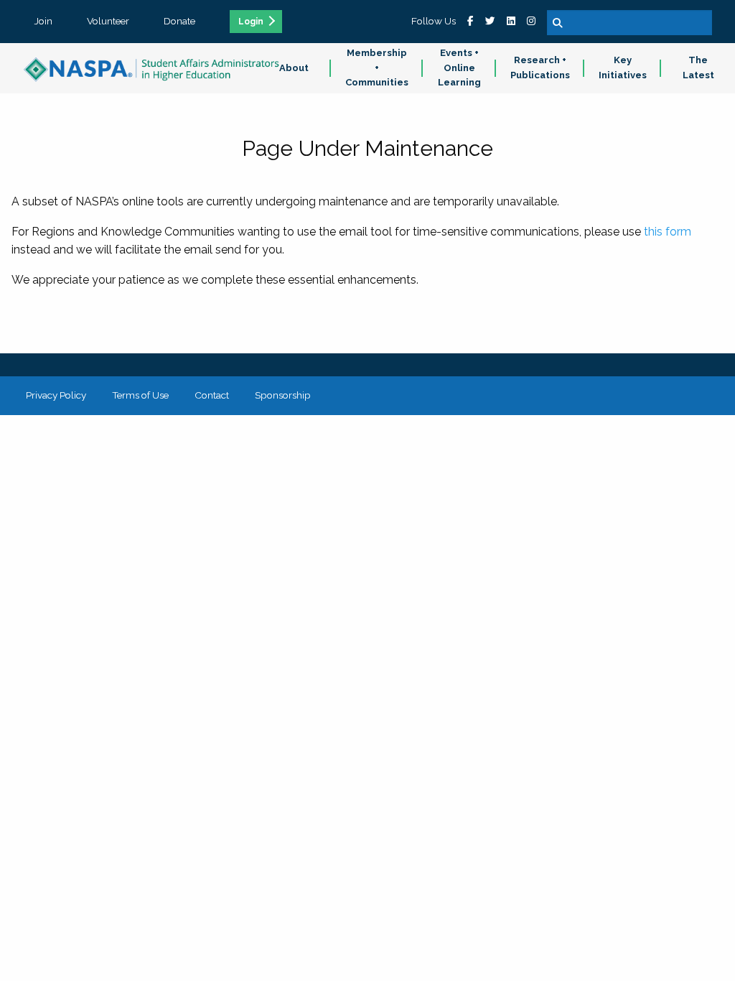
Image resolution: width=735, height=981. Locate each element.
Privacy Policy (56, 395)
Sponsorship (283, 395)
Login (250, 22)
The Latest (698, 67)
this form (667, 231)
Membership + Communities (376, 67)
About (294, 67)
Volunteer (108, 21)
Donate (179, 21)
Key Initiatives (623, 67)
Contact (212, 395)
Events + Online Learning (459, 67)
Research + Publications (540, 67)
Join (43, 21)
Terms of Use (140, 395)
